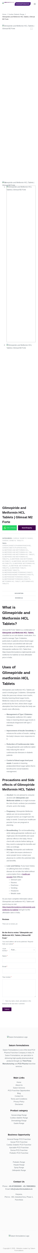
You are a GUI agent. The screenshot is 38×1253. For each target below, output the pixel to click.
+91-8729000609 (15, 1186)
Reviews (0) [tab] (19, 598)
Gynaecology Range (19, 1115)
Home (19, 1082)
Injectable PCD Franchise (19, 1147)
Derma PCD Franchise (19, 1150)
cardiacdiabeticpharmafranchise (16, 545)
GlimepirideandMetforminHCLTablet (17, 572)
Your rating (5, 950)
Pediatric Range (19, 1162)
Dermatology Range (18, 1121)
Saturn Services (19, 1088)
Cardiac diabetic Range (19, 1118)
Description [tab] (19, 593)
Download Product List (22, 4)
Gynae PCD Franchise (18, 1142)
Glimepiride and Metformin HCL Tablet (18, 554)
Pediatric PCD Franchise (19, 1153)
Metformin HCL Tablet (11, 581)
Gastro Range (19, 1123)
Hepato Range (19, 1165)
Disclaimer (19, 1104)
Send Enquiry (27, 528)
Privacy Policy (19, 1102)
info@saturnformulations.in (22, 1189)
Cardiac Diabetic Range (23, 538)
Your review (7, 977)
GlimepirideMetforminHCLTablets (16, 579)
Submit (6, 1009)
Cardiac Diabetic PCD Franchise (19, 1145)
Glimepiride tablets (10, 570)
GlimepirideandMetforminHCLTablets (17, 574)
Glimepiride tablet (18, 568)
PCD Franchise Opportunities (19, 1090)
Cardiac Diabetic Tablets (13, 540)
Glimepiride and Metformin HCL (15, 550)
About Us (19, 1085)
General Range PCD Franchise (19, 1139)
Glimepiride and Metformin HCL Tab (17, 552)
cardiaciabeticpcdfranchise (14, 548)
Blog (19, 1093)
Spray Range (19, 1167)
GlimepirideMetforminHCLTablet (15, 577)
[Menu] (35, 4)
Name (5, 956)
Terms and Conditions (19, 1099)
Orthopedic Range (19, 1170)
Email (4, 966)
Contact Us (19, 1096)
